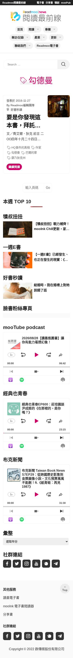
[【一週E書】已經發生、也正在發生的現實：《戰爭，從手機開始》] (17, 260)
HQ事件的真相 (20, 147)
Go (48, 187)
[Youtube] (36, 564)
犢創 (57, 2)
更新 (54, 37)
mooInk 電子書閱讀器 (18, 606)
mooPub (66, 2)
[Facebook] (7, 564)
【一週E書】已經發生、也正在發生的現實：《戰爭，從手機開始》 (51, 257)
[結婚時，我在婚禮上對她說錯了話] (17, 291)
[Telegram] (56, 564)
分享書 (49, 2)
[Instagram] (27, 564)
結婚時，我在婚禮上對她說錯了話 (52, 287)
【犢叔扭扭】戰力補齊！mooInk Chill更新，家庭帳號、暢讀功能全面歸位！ (52, 227)
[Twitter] (17, 564)
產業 (37, 37)
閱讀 (31, 29)
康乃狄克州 (18, 157)
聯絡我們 (20, 45)
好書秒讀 (16, 109)
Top (65, 590)
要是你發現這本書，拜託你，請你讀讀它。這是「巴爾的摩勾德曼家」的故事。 (23, 121)
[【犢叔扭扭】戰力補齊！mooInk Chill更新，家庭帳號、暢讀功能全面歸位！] (17, 229)
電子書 (40, 2)
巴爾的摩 (31, 152)
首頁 (20, 29)
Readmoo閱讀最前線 (14, 2)
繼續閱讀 (14, 166)
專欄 (48, 29)
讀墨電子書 (11, 597)
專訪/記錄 (18, 37)
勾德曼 (15, 152)
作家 (38, 147)
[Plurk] (46, 564)
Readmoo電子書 (47, 45)
